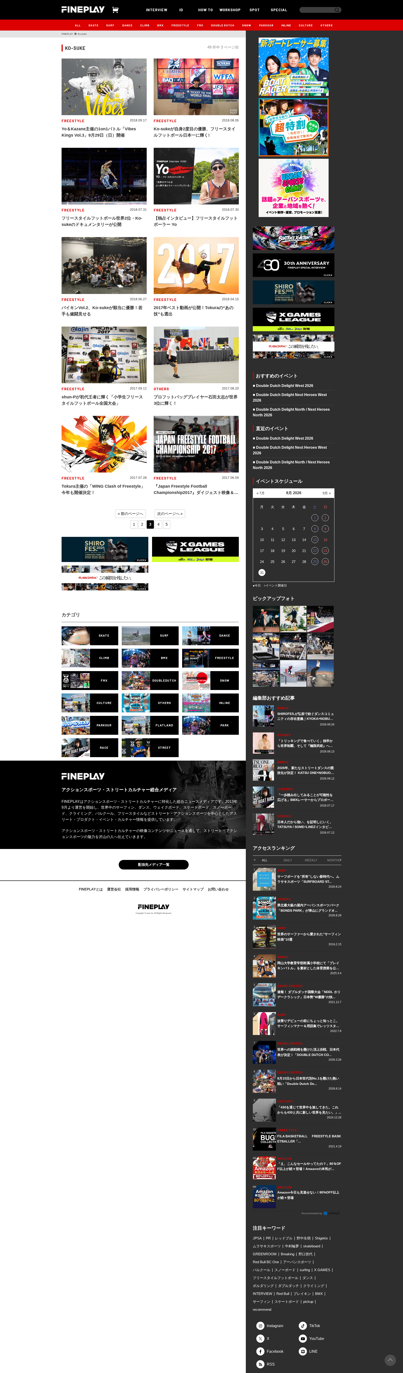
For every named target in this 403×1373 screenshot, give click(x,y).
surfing (305, 1270)
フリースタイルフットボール (275, 1278)
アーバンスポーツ (297, 1262)
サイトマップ (193, 889)
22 (315, 551)
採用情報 (132, 889)
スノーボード (284, 1270)
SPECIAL (279, 9)
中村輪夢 (292, 1246)
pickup (308, 1302)
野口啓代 (306, 1254)
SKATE (93, 25)
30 (325, 562)
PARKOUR (266, 25)
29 (315, 562)
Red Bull (282, 1294)
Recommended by (312, 1213)
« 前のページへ (130, 514)
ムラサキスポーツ (267, 1246)
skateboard (311, 1246)
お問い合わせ (218, 889)
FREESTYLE (180, 25)
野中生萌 (304, 1238)
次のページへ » (170, 514)
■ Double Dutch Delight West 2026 (283, 386)
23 (325, 551)
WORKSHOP (230, 9)
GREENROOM (265, 1254)
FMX (200, 25)
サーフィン (261, 1302)
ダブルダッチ (288, 1286)
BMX (160, 25)
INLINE (286, 25)
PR (268, 1238)
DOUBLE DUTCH (222, 25)
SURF (110, 25)
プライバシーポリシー (160, 889)
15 (315, 540)
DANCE (127, 25)
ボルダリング (263, 1286)
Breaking (287, 1254)
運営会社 (114, 889)
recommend (262, 1309)
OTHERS (326, 25)
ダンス (307, 1278)
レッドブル (283, 1238)
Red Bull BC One (266, 1262)
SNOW (246, 25)
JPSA (257, 1238)
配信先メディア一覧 (154, 864)
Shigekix (321, 1238)
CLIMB (144, 25)
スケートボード (286, 1302)
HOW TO (205, 9)
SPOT (255, 9)
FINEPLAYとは (91, 889)
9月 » (327, 493)
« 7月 (261, 493)
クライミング (313, 1286)
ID (181, 9)
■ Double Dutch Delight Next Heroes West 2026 (290, 397)
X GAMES (322, 1270)
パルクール (261, 1270)
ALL (78, 25)
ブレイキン (302, 1294)
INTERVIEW (156, 9)
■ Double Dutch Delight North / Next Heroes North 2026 (291, 412)
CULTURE (306, 25)
